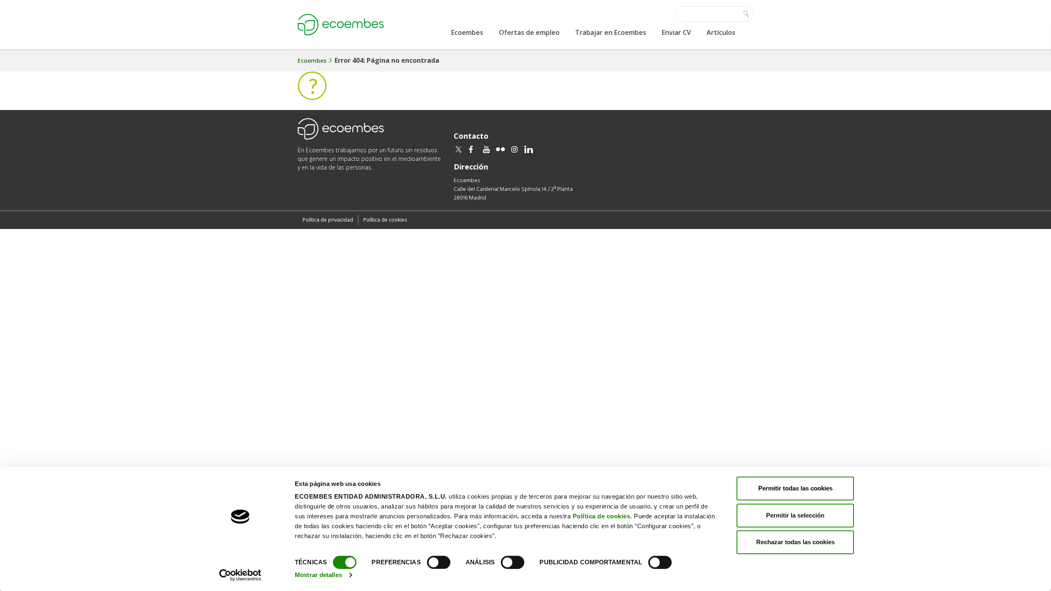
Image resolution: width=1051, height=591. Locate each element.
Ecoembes (467, 32)
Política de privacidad (328, 219)
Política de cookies (602, 516)
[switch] (438, 562)
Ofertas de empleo (529, 32)
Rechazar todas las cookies (795, 541)
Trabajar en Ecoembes (610, 32)
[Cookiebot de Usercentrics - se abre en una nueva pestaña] (240, 575)
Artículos (721, 32)
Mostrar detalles (318, 574)
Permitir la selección (795, 515)
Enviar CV (676, 32)
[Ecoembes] (341, 24)
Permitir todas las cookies (795, 488)
